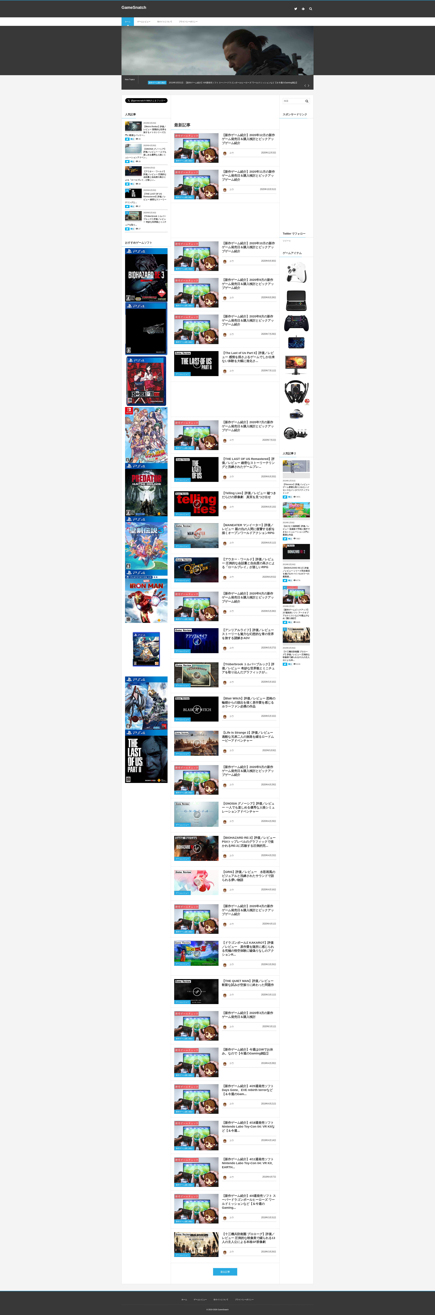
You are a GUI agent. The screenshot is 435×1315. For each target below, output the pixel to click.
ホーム (127, 22)
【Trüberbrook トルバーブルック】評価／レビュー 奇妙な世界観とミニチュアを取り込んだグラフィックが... (248, 668)
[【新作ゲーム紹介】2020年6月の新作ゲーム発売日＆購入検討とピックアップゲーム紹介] (196, 606)
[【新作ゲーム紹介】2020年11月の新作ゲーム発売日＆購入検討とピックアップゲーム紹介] (196, 184)
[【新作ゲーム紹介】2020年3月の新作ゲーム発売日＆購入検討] (196, 1026)
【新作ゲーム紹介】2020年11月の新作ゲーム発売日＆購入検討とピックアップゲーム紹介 (248, 175)
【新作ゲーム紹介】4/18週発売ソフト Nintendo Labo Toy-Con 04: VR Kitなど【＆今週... (248, 1126)
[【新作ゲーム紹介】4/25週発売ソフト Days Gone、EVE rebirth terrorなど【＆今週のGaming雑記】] (196, 1099)
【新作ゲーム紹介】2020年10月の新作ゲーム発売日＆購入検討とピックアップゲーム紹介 (248, 247)
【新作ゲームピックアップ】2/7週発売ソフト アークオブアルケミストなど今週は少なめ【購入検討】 (296, 614)
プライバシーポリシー (188, 22)
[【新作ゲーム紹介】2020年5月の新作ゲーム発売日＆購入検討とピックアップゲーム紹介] (196, 780)
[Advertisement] (225, 105)
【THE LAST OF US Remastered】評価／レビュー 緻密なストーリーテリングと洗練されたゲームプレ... (248, 463)
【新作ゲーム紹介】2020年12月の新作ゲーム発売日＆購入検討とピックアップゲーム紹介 (248, 139)
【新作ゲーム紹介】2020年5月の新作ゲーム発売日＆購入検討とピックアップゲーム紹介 (248, 771)
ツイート (287, 241)
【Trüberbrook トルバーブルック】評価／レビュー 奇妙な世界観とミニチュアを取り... (145, 220)
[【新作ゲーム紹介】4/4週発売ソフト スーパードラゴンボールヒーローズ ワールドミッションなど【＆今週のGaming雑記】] (196, 1208)
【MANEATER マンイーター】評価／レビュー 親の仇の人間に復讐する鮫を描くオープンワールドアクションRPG (248, 529)
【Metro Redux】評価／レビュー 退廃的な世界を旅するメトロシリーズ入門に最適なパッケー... (145, 130)
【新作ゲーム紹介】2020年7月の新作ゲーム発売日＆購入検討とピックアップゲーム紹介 (248, 426)
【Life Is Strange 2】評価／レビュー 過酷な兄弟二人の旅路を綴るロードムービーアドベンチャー (248, 736)
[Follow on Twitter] (296, 9)
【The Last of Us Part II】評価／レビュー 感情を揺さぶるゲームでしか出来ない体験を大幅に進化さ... (248, 357)
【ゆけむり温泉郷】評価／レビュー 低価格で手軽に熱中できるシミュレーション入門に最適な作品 (296, 530)
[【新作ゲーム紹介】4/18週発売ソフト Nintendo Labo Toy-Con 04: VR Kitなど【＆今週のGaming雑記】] (196, 1135)
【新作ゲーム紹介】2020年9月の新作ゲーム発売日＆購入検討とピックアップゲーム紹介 (248, 284)
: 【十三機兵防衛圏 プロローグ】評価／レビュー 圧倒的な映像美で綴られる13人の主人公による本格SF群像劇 (232, 82)
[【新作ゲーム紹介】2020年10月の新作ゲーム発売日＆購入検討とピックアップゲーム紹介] (196, 256)
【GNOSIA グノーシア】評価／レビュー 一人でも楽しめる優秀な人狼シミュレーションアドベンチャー (248, 807)
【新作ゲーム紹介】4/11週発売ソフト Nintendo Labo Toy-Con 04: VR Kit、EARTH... (248, 1163)
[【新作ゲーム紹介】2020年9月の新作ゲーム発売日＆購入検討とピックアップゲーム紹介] (196, 293)
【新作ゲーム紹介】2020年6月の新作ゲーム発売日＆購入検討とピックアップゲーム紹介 (248, 597)
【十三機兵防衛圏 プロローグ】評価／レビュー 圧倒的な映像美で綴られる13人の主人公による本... (296, 655)
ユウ (231, 153)
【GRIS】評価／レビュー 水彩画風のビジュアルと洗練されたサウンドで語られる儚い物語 (248, 876)
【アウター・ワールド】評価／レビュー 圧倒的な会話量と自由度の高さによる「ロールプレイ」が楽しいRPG (248, 563)
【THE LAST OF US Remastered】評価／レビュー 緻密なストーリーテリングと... (145, 198)
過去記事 (225, 1271)
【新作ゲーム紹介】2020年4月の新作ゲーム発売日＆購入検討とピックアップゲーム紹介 (248, 910)
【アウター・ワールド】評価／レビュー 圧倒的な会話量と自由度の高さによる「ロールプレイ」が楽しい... (145, 175)
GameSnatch (133, 7)
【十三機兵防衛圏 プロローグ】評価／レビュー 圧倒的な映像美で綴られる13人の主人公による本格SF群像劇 (248, 1238)
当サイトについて (164, 22)
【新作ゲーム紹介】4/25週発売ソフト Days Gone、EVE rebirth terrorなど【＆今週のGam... (248, 1090)
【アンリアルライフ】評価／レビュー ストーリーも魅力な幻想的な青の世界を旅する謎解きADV (248, 634)
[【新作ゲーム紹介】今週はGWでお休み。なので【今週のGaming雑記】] (196, 1062)
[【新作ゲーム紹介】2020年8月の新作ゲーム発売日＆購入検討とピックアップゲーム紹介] (196, 329)
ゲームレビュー (143, 22)
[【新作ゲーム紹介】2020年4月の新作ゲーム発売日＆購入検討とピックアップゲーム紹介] (196, 919)
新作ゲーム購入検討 (184, 161)
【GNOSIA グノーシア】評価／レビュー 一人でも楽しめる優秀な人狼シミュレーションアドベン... (145, 153)
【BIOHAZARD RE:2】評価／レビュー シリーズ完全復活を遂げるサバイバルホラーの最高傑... (296, 572)
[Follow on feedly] (303, 9)
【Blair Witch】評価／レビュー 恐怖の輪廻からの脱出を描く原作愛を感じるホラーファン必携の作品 (248, 702)
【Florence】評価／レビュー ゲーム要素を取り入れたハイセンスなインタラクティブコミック (296, 488)
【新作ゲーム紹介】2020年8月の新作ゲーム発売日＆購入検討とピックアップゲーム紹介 (248, 320)
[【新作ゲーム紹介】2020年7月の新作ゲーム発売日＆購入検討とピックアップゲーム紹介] (196, 435)
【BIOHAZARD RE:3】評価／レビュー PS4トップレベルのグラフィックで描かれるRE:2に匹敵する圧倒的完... (250, 841)
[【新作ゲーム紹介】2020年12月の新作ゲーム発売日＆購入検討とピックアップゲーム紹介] (196, 148)
